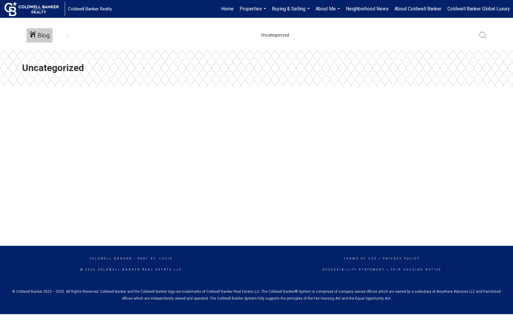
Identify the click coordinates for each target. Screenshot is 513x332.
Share (503, 100)
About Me (328, 12)
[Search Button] (483, 35)
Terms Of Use (360, 258)
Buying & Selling (291, 12)
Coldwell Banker (111, 258)
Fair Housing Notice (416, 269)
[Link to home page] (34, 9)
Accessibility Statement (353, 269)
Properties (253, 12)
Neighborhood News (367, 9)
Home (227, 9)
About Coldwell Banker (418, 9)
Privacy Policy (401, 258)
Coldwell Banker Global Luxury (478, 9)
